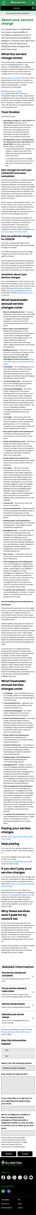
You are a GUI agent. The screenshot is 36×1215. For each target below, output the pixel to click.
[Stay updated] (4, 1191)
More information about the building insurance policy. (18, 361)
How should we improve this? (14, 1074)
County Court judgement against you (16, 895)
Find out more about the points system (17, 230)
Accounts (16, 8)
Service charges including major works (17, 13)
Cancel (25, 1154)
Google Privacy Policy (12, 1032)
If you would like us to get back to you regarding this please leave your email (16, 1101)
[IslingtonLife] (9, 1191)
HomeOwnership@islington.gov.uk (18, 290)
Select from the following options (16, 1063)
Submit (9, 1154)
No (6, 1056)
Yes (7, 1050)
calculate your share (12, 78)
